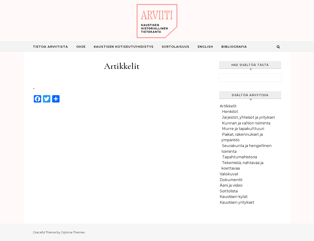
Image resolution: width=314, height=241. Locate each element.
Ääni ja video (231, 185)
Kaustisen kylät (234, 196)
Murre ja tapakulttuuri (243, 128)
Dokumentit (231, 180)
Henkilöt (230, 111)
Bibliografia (234, 46)
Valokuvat (229, 174)
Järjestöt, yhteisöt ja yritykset (248, 117)
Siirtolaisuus (175, 46)
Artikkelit (228, 106)
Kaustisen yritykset (237, 202)
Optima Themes (73, 232)
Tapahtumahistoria (239, 157)
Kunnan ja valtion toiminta (246, 123)
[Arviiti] (157, 22)
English (205, 46)
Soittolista (229, 191)
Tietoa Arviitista (50, 46)
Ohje (81, 46)
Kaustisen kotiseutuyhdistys (124, 46)
